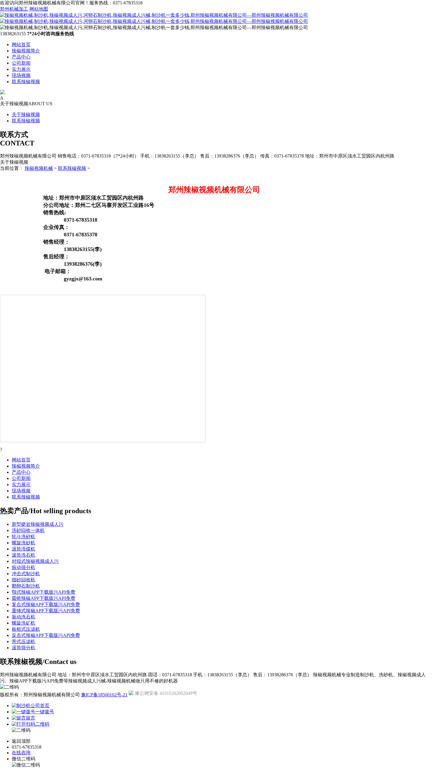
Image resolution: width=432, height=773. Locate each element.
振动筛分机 (23, 567)
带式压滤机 (23, 641)
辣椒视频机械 (39, 168)
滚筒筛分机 (23, 647)
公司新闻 (21, 63)
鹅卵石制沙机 (26, 585)
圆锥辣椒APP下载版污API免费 (43, 598)
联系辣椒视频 (26, 81)
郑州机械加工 (14, 8)
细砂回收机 (23, 579)
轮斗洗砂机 (23, 536)
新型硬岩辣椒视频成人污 (37, 524)
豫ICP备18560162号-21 (104, 694)
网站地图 (38, 8)
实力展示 (21, 69)
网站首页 (21, 44)
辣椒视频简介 (26, 50)
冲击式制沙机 (26, 573)
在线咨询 (21, 752)
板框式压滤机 (26, 629)
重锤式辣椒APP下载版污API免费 (46, 610)
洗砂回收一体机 (28, 530)
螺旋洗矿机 (23, 622)
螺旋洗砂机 (23, 542)
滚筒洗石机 (23, 555)
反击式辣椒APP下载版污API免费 (46, 635)
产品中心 (21, 56)
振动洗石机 (23, 616)
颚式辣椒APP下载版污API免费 (43, 592)
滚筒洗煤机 (23, 548)
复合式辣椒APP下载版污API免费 (46, 604)
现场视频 (21, 75)
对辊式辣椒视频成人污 (35, 561)
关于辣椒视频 (26, 114)
